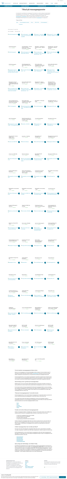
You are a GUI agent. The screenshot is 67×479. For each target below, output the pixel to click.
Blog (25, 464)
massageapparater (35, 373)
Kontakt (26, 465)
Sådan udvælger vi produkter (29, 466)
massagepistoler (18, 16)
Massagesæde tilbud (20, 436)
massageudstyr (39, 17)
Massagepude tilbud (20, 440)
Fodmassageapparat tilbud (21, 441)
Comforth (18, 405)
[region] (33, 476)
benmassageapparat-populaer (24, 22)
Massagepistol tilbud (20, 439)
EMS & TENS (37, 22)
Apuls (17, 22)
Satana (18, 407)
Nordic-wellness (19, 406)
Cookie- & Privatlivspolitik (29, 467)
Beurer (32, 22)
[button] (63, 0)
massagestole (24, 16)
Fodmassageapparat (44, 22)
